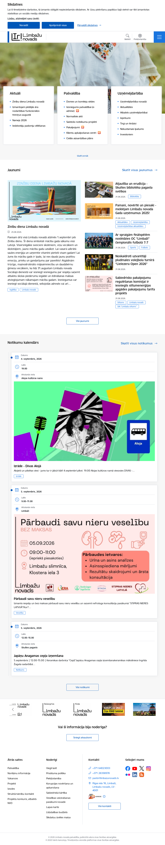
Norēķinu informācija (19, 773)
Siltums (120, 302)
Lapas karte (52, 807)
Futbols (144, 247)
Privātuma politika (56, 773)
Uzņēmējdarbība (140, 222)
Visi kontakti (104, 806)
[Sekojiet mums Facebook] (127, 768)
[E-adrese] (94, 796)
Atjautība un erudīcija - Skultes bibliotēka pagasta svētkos (133, 187)
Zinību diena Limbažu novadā (28, 227)
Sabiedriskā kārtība (56, 792)
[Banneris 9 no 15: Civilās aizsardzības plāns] (113, 709)
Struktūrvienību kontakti (21, 793)
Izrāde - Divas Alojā (27, 466)
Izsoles (11, 788)
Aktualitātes (122, 222)
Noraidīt (23, 25)
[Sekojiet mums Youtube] (134, 768)
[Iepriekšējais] (13, 709)
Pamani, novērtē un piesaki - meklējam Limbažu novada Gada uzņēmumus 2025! (135, 209)
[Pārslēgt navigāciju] (159, 37)
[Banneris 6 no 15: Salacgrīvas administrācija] (20, 709)
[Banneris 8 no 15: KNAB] (82, 709)
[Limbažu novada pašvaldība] (28, 36)
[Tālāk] (152, 709)
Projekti (12, 783)
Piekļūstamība (53, 778)
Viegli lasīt (51, 768)
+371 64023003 (101, 768)
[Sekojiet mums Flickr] (127, 774)
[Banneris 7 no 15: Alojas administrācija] (51, 709)
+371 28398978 (101, 773)
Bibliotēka (134, 196)
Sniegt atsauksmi (82, 737)
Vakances (13, 778)
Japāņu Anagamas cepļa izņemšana (38, 656)
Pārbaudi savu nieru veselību (34, 599)
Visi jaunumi (82, 320)
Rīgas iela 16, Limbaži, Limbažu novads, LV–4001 (104, 787)
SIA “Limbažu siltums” (127, 306)
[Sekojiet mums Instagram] (148, 768)
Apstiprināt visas (58, 25)
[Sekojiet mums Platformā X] (141, 768)
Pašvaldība (13, 768)
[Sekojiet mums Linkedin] (134, 774)
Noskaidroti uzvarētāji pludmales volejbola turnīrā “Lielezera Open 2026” (134, 260)
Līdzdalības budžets (57, 812)
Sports (133, 247)
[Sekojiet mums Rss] (141, 774)
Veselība (19, 613)
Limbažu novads (29, 289)
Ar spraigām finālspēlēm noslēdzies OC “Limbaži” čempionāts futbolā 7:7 (132, 238)
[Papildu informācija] (104, 796)
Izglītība (13, 289)
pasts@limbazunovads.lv (105, 778)
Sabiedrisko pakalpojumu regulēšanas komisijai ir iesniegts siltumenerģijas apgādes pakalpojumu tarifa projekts (135, 285)
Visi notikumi (82, 687)
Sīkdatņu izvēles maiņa (58, 817)
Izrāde (18, 476)
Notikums (20, 670)
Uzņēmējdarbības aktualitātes (130, 226)
